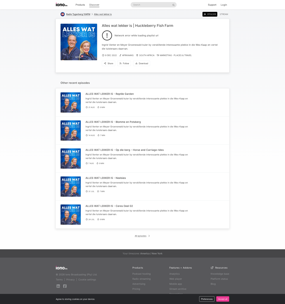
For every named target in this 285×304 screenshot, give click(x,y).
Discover (94, 4)
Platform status (219, 278)
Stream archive (177, 288)
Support (212, 4)
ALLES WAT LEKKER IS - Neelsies (106, 177)
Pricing (136, 288)
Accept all (222, 298)
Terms (59, 279)
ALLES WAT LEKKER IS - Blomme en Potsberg (113, 121)
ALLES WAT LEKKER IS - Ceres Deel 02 (109, 205)
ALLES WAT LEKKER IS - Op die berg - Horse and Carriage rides (125, 149)
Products (80, 4)
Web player (175, 278)
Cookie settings (87, 279)
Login (224, 4)
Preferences (207, 298)
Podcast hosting (141, 273)
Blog (213, 283)
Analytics (174, 273)
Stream (224, 14)
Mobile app (175, 283)
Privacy (70, 279)
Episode (211, 14)
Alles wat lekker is (103, 14)
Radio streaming (141, 278)
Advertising (138, 283)
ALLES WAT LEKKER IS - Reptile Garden (110, 93)
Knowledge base (220, 273)
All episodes (140, 236)
